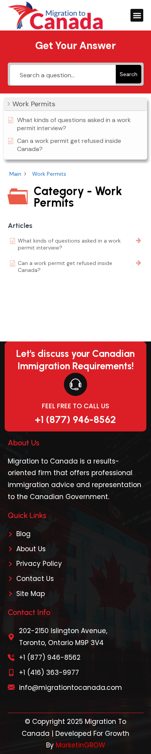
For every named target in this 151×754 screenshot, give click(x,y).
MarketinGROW (80, 745)
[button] (136, 15)
